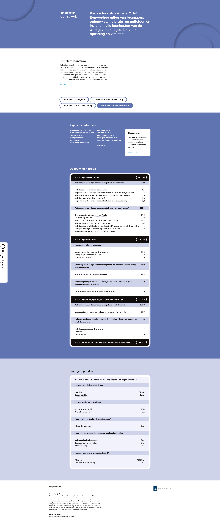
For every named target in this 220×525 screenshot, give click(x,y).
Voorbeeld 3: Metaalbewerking (78, 105)
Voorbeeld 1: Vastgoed (74, 99)
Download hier (133, 152)
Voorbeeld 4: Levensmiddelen (115, 105)
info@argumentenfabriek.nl (66, 516)
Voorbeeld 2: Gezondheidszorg (108, 99)
